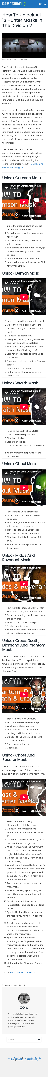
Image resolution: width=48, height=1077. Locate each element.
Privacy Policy (32, 1060)
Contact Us (28, 1058)
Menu (43, 4)
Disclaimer (20, 1060)
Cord (24, 1007)
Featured (13, 985)
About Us (18, 1058)
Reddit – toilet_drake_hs (22, 972)
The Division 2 (23, 985)
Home (9, 1058)
